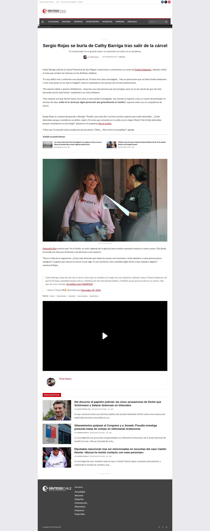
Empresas (120, 22)
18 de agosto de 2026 (98, 456)
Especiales (132, 22)
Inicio (58, 2)
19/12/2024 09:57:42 (109, 57)
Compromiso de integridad (68, 2)
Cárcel (52, 296)
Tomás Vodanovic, (143, 70)
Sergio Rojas (94, 296)
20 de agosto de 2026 (100, 409)
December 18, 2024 (91, 290)
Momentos (107, 22)
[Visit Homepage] (52, 11)
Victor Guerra (94, 57)
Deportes (78, 22)
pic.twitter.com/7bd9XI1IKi (79, 284)
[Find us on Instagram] (169, 2)
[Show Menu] (43, 22)
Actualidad (53, 22)
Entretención (92, 22)
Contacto (80, 2)
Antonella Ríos (50, 249)
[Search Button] (166, 22)
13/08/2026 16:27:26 (61, 147)
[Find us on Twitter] (165, 2)
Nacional (66, 22)
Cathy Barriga (61, 296)
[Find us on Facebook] (162, 2)
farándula (72, 296)
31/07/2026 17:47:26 (125, 147)
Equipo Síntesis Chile (84, 409)
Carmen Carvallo (83, 432)
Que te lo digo (82, 296)
